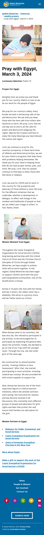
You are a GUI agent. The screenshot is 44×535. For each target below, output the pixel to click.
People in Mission (22, 484)
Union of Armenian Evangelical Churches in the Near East (20, 443)
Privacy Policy (25, 527)
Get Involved (22, 488)
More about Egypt (11, 452)
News (22, 480)
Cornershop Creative (18, 529)
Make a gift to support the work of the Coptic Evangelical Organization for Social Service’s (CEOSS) (21, 463)
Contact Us (22, 491)
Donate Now (22, 515)
